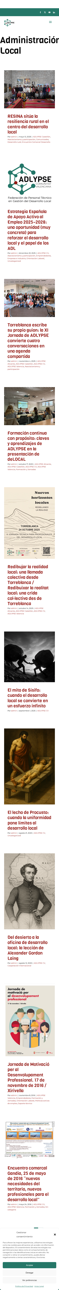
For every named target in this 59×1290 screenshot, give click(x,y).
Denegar (29, 1273)
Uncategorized (39, 202)
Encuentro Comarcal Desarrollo (30, 103)
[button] (55, 1234)
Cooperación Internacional (35, 901)
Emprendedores (19, 199)
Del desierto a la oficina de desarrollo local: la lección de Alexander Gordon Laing (27, 947)
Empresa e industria (37, 199)
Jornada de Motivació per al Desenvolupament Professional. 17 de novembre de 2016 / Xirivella (28, 1077)
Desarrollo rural (42, 99)
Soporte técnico (38, 1036)
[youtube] (49, 12)
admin (14, 137)
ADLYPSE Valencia (35, 313)
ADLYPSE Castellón (21, 96)
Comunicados (28, 99)
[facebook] (40, 12)
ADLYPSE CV (15, 195)
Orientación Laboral (22, 202)
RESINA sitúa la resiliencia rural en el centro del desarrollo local (28, 124)
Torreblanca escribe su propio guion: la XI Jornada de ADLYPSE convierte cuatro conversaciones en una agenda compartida (28, 340)
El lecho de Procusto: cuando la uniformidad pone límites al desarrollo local (29, 820)
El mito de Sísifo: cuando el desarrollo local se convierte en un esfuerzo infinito (28, 698)
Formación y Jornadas (26, 469)
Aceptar (29, 1265)
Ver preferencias (29, 1280)
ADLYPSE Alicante (20, 309)
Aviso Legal (39, 1286)
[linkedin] (54, 12)
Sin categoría (34, 1159)
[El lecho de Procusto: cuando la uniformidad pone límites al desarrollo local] (29, 766)
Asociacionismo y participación (21, 139)
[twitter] (45, 12)
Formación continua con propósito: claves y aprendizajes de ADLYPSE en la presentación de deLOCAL (28, 446)
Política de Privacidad (24, 1286)
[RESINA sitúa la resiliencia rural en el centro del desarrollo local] (29, 89)
